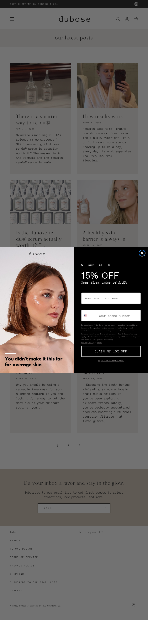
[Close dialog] (142, 253)
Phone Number (92, 307)
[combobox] (89, 315)
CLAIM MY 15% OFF (111, 351)
